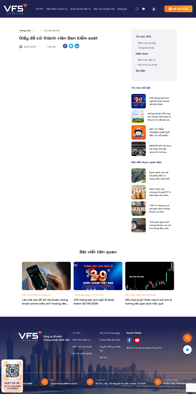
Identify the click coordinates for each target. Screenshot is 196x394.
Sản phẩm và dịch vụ (56, 8)
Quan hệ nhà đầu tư (80, 8)
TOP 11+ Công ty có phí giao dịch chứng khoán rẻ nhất (159, 208)
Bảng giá (122, 8)
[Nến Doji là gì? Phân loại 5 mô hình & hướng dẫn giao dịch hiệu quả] (149, 276)
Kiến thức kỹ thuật (147, 64)
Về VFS (39, 8)
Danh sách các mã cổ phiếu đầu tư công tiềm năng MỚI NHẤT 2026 (159, 175)
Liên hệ (103, 357)
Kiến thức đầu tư (146, 59)
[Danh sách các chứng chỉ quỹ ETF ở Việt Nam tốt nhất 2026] (138, 192)
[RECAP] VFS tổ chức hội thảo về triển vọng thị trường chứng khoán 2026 (160, 149)
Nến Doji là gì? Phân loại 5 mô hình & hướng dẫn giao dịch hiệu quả (148, 301)
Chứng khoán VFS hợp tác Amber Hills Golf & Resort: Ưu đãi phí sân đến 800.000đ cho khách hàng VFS (159, 116)
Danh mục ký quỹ (147, 42)
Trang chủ (25, 30)
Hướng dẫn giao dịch (110, 339)
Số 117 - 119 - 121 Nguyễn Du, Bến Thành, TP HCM (120, 383)
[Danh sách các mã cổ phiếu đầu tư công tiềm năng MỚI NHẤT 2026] (138, 175)
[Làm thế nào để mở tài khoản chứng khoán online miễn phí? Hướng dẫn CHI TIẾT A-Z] (46, 276)
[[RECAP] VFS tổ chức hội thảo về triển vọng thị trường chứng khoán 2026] (138, 149)
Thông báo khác (146, 47)
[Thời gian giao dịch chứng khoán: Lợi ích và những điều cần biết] (138, 225)
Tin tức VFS (143, 36)
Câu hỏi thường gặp (109, 332)
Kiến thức (142, 53)
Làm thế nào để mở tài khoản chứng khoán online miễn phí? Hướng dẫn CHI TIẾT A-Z (45, 301)
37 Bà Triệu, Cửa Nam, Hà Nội (178, 383)
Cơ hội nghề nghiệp (82, 353)
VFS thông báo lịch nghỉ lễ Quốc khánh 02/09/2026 (159, 101)
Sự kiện (140, 70)
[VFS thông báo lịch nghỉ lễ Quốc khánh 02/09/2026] (138, 101)
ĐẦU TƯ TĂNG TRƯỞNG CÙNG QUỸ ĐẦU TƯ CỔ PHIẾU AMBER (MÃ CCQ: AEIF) (159, 132)
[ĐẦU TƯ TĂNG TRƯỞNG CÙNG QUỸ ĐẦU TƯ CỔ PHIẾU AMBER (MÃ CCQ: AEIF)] (138, 132)
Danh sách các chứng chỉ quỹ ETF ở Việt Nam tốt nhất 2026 (160, 192)
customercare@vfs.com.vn (63, 383)
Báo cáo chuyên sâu (104, 8)
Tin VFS (76, 332)
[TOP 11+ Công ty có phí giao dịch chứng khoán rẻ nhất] (138, 208)
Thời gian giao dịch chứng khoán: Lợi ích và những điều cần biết (160, 225)
